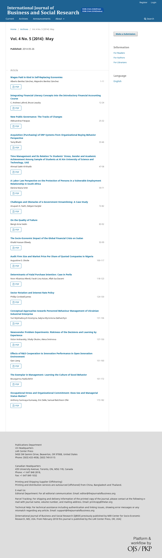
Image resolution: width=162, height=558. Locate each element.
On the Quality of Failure (23, 220)
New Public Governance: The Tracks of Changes (36, 116)
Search (150, 18)
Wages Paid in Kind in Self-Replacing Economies (36, 77)
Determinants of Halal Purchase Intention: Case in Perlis (41, 274)
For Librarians (120, 62)
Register (143, 2)
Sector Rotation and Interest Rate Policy (32, 292)
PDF (17, 86)
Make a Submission (125, 34)
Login (153, 2)
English (118, 81)
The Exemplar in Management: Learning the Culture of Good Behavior (48, 374)
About (59, 18)
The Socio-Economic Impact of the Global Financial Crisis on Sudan (46, 238)
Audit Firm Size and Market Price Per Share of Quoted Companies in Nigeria (51, 256)
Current (10, 18)
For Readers (119, 52)
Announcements (41, 18)
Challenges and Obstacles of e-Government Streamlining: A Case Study (49, 201)
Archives (23, 18)
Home (13, 29)
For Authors (119, 57)
